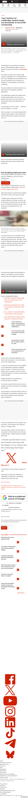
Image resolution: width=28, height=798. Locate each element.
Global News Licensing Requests (8, 775)
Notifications (3, 770)
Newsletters (3, 769)
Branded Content (4, 764)
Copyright (2, 785)
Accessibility (3, 794)
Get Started (5, 182)
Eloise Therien (10, 27)
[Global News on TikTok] (10, 737)
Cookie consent (4, 777)
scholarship (23, 69)
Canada (3, 15)
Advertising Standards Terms (7, 790)
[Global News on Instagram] (10, 716)
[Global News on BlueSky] (10, 759)
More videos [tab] (14, 296)
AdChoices (25, 797)
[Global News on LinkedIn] (10, 727)
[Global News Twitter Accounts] (10, 694)
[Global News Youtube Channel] (10, 705)
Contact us (3, 766)
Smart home (3, 772)
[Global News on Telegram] (10, 748)
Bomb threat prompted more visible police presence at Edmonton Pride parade (14, 307)
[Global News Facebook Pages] (10, 684)
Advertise (2, 789)
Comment (6, 505)
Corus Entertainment (5, 792)
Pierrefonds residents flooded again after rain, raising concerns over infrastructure (14, 300)
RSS (1, 767)
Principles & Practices (5, 762)
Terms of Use (3, 787)
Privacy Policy (14, 189)
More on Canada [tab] (5, 296)
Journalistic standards (14, 503)
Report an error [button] (14, 507)
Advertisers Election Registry (7, 774)
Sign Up (4, 527)
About (1, 761)
